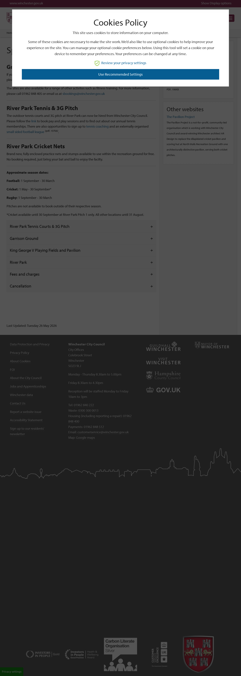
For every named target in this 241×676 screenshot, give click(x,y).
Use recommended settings (120, 74)
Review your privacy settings (123, 62)
